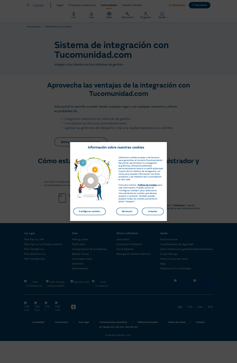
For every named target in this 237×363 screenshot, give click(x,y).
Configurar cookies (89, 211)
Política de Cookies (147, 185)
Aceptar (152, 211)
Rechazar (127, 211)
